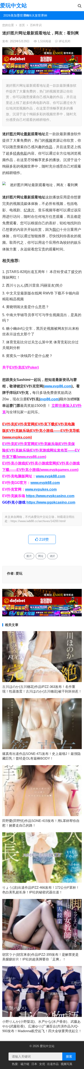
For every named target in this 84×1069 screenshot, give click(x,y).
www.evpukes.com (41, 489)
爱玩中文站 (13, 5)
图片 (29, 556)
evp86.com (49, 399)
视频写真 (66, 1064)
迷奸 (52, 556)
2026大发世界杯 (33, 15)
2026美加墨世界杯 (12, 15)
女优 (42, 1064)
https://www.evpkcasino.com (50, 496)
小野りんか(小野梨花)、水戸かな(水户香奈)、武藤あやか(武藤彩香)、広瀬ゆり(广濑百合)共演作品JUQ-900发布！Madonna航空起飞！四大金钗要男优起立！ (42, 1026)
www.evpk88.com (50, 476)
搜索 (69, 1056)
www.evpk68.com (45, 483)
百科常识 (36, 25)
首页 (22, 25)
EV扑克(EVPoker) (24, 367)
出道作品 (53, 1064)
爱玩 (19, 573)
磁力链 (25, 1064)
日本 (34, 1064)
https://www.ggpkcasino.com (50, 502)
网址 (40, 556)
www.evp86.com (57, 386)
